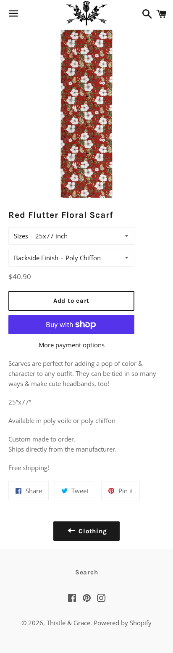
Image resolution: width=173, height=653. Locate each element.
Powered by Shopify (123, 623)
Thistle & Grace (68, 623)
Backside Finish (36, 258)
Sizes (21, 236)
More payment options (72, 345)
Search (86, 572)
